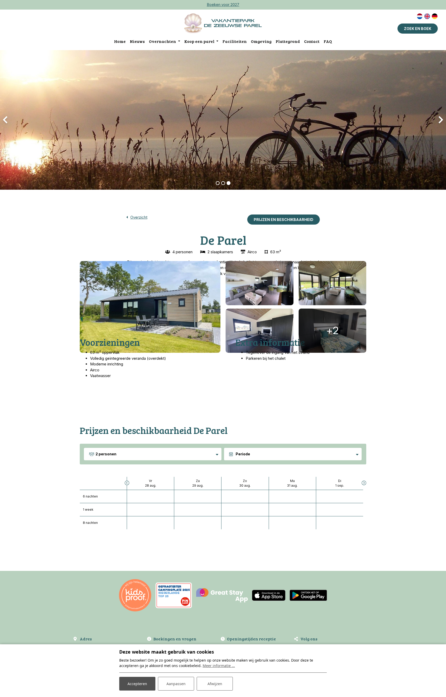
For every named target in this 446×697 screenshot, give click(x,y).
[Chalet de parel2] (259, 331)
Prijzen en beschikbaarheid (283, 219)
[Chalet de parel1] (150, 307)
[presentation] (5, 120)
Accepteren (137, 683)
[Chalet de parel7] (259, 283)
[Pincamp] (173, 595)
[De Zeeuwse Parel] (223, 23)
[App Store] (268, 595)
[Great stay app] (222, 595)
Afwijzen (215, 683)
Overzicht (138, 217)
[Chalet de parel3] (333, 283)
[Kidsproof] (135, 595)
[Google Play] (308, 595)
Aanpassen (176, 683)
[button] (217, 183)
